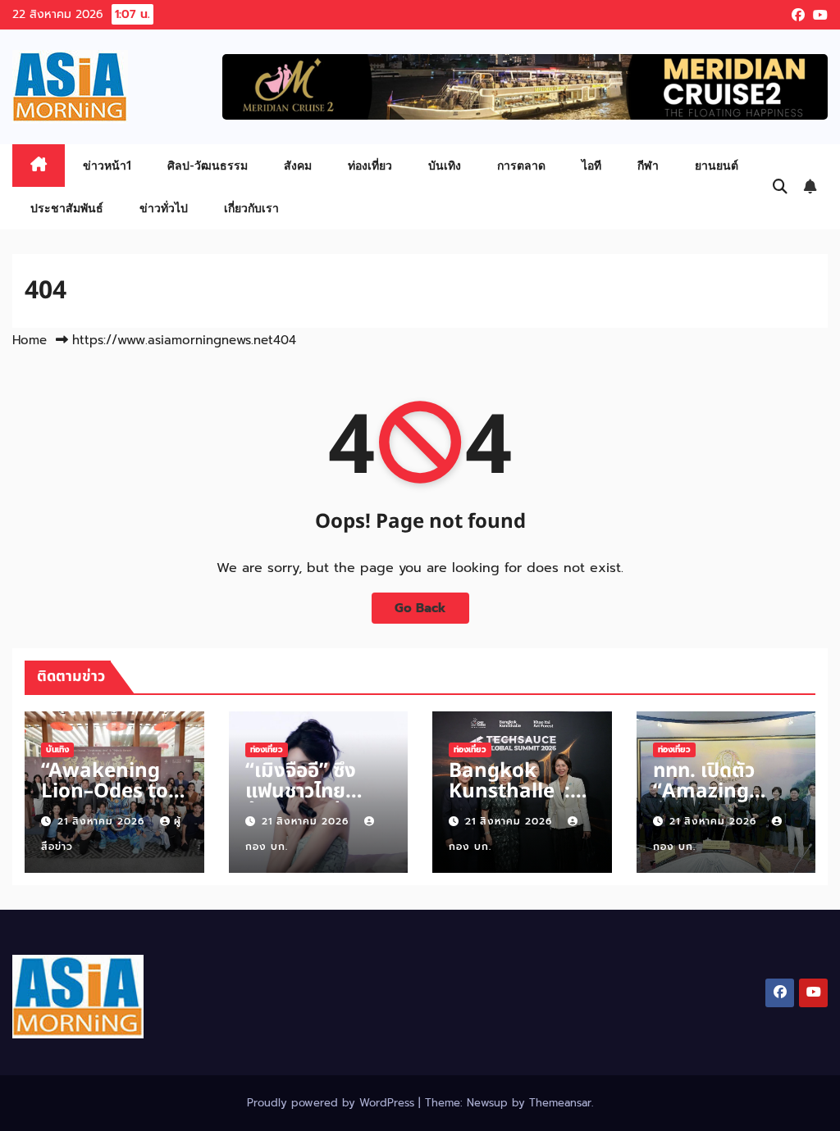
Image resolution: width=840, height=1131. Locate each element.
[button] (780, 186)
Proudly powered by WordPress (332, 1103)
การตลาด (521, 165)
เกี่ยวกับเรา (251, 208)
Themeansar (560, 1103)
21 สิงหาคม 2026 (102, 821)
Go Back (420, 607)
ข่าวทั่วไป (163, 208)
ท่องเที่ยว (370, 165)
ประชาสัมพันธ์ (66, 208)
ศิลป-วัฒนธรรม (207, 165)
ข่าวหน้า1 (107, 165)
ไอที (591, 165)
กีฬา (648, 165)
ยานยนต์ (716, 165)
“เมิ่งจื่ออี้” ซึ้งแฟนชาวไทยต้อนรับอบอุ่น (300, 791)
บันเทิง (444, 165)
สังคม (298, 165)
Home (29, 340)
